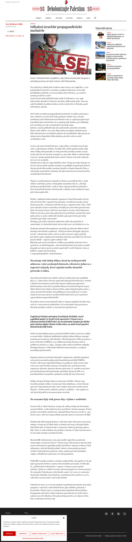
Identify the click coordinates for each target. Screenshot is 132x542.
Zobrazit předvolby (39, 534)
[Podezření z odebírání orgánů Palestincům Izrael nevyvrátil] (100, 45)
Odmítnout (23, 534)
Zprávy (38, 18)
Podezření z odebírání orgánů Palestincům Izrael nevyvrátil (116, 46)
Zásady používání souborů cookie (33, 538)
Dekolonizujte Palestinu (66, 9)
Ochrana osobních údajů (93, 536)
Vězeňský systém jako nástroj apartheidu (114, 67)
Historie (59, 18)
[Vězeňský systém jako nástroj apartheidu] (100, 67)
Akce (88, 18)
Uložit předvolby (57, 534)
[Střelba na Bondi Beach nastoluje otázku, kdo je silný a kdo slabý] (100, 76)
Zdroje (79, 18)
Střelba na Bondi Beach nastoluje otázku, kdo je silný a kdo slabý (115, 77)
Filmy (26, 513)
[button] (64, 518)
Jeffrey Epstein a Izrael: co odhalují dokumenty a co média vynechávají (115, 36)
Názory (48, 18)
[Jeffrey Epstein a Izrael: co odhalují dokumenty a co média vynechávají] (100, 35)
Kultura (69, 18)
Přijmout (9, 534)
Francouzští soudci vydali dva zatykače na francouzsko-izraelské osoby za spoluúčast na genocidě (116, 57)
